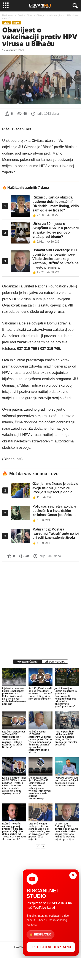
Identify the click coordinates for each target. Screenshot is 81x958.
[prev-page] (38, 846)
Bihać (29, 15)
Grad (20, 15)
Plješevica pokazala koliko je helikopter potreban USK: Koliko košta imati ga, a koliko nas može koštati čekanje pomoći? (14, 696)
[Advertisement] (40, 606)
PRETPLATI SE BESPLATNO (50, 947)
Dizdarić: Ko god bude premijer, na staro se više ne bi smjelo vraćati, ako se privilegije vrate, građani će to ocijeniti (39, 831)
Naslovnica (8, 15)
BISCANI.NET (20, 946)
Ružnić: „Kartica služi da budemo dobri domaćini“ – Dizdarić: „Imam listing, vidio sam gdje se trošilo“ (40, 693)
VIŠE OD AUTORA (55, 661)
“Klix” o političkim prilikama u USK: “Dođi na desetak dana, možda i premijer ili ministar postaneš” (66, 738)
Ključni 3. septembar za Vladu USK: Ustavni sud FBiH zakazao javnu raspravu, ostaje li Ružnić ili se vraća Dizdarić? (13, 739)
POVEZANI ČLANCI (27, 661)
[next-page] (43, 846)
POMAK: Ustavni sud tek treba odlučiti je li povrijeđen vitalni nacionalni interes (66, 781)
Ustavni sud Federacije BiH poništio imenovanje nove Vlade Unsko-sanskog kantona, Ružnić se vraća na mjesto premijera (66, 831)
